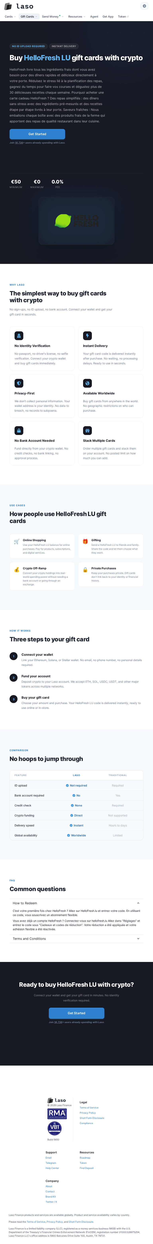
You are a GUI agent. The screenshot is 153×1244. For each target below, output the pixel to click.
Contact (50, 1191)
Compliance (86, 1123)
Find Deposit (87, 1168)
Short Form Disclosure (92, 1117)
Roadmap (85, 1157)
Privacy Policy (88, 1112)
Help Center (52, 1168)
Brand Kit (51, 1196)
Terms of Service (89, 1107)
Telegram (51, 1162)
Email (49, 1157)
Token (83, 1162)
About (49, 1186)
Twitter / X (51, 1201)
